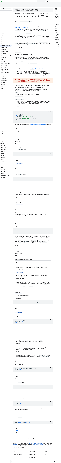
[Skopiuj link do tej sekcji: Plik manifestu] (22, 47)
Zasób (17, 394)
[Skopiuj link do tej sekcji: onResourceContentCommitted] (29, 398)
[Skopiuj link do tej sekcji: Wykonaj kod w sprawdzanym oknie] (33, 54)
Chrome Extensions (9, 3)
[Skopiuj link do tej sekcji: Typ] (17, 218)
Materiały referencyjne (27, 5)
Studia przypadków (32, 454)
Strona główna (17, 13)
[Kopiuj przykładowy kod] (50, 111)
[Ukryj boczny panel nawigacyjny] (11, 461)
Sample (34, 5)
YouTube (46, 454)
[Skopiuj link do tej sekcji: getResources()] (22, 298)
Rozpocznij (7, 5)
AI (21, 5)
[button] (6, 144)
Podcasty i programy (32, 457)
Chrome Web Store (40, 5)
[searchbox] (6, 8)
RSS (45, 457)
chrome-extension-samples (19, 125)
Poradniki (18, 5)
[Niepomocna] (50, 13)
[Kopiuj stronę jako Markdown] (19, 19)
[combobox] (41, 1)
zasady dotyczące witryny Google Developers (38, 444)
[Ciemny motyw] (49, 111)
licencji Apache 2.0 (15, 444)
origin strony (38, 97)
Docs (2, 3)
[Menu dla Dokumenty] (18, 1)
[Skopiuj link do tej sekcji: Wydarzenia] (21, 361)
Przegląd (2, 5)
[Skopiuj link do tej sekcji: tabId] (18, 212)
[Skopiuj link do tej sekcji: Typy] (18, 128)
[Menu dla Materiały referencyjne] (32, 5)
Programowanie (12, 5)
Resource (35, 302)
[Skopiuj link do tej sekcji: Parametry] (19, 247)
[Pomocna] (49, 13)
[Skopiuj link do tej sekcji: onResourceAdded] (23, 364)
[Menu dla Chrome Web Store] (44, 5)
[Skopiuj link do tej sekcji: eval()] (18, 226)
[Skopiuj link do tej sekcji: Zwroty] (18, 290)
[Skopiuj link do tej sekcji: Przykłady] (20, 106)
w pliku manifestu (40, 50)
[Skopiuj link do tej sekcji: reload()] (19, 316)
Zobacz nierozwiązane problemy (17, 454)
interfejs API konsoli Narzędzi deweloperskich (39, 68)
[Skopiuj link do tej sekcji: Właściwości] (19, 135)
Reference (16, 3)
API (20, 3)
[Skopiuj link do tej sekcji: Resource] (20, 131)
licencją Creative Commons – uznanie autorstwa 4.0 (35, 443)
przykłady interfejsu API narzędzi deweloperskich (38, 124)
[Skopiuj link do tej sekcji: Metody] (19, 223)
